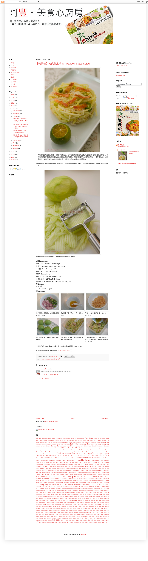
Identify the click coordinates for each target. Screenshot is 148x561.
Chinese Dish (49, 448)
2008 (13, 160)
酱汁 (75, 518)
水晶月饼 (77, 504)
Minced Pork (105, 468)
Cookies (81, 450)
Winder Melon (44, 490)
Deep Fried (77, 452)
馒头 (74, 520)
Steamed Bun (99, 482)
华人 (68, 494)
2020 (13, 100)
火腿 (78, 506)
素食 (97, 510)
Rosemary (52, 478)
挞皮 (104, 500)
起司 (37, 518)
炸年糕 (92, 506)
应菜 (46, 500)
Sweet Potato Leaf (94, 484)
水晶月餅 (72, 504)
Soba (102, 480)
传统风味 (54, 492)
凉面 (49, 494)
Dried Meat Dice (62, 453)
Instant (101, 460)
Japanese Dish (54, 462)
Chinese (106, 446)
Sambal (70, 478)
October (15, 116)
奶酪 (104, 496)
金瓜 (84, 518)
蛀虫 (48, 516)
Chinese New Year (68, 448)
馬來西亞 (90, 520)
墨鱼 (80, 496)
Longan (38, 466)
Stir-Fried (56, 484)
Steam (88, 482)
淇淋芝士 (53, 506)
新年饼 (66, 502)
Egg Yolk (101, 453)
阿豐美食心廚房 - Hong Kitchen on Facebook (125, 65)
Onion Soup (63, 472)
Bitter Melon (68, 442)
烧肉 (54, 508)
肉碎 (75, 512)
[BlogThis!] (67, 356)
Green (107, 457)
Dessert (84, 452)
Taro (46, 486)
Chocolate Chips (87, 448)
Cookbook (75, 450)
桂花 (46, 504)
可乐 (37, 496)
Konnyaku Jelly (46, 464)
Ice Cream (78, 460)
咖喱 (45, 496)
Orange (70, 472)
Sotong (107, 480)
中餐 (91, 490)
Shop (43, 480)
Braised (102, 442)
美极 (59, 512)
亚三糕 (44, 492)
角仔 (87, 516)
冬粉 (94, 492)
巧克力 (93, 498)
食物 (50, 520)
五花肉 (40, 492)
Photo (107, 472)
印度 (78, 494)
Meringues (73, 468)
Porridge (61, 474)
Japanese (46, 462)
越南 (45, 518)
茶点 (62, 514)
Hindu (59, 460)
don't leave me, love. (124, 146)
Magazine (70, 466)
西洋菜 (78, 516)
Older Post (105, 418)
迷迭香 (62, 518)
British (47, 444)
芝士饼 (105, 512)
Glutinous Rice (81, 457)
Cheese (48, 446)
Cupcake (51, 452)
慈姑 (97, 500)
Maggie (82, 466)
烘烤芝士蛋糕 (46, 508)
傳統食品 (78, 492)
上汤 (55, 490)
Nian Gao (38, 472)
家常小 (64, 498)
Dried (47, 453)
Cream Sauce (45, 452)
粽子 (88, 510)
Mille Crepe (95, 468)
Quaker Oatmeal (63, 476)
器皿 (58, 496)
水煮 (84, 504)
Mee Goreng (52, 468)
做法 (73, 492)
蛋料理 (55, 516)
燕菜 (84, 508)
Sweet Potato (85, 484)
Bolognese (93, 442)
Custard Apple (70, 452)
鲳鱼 (72, 522)
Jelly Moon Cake (77, 462)
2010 (13, 154)
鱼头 (69, 522)
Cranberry (101, 450)
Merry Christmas (81, 468)
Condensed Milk (67, 450)
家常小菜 (69, 498)
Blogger (83, 534)
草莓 (65, 514)
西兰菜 (72, 516)
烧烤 (51, 508)
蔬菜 (107, 514)
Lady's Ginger (84, 464)
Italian (37, 462)
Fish (47, 456)
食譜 (53, 520)
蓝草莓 (100, 514)
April (14, 143)
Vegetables (52, 488)
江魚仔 (88, 504)
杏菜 (106, 502)
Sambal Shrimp (83, 478)
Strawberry (71, 484)
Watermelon (97, 488)
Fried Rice (44, 457)
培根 (73, 496)
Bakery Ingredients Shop (90, 440)
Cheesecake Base (65, 446)
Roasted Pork (45, 478)
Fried (92, 456)
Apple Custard (66, 438)
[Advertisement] (51, 49)
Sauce (102, 478)
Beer (46, 442)
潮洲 (76, 506)
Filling (43, 455)
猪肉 (102, 508)
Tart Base (53, 486)
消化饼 (46, 506)
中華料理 (87, 490)
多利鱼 (86, 496)
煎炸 (71, 508)
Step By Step (43, 484)
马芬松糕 (49, 522)
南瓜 (75, 494)
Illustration (86, 460)
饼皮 (70, 520)
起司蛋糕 (41, 518)
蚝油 (45, 516)
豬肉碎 (104, 516)
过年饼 (58, 518)
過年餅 (70, 518)
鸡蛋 (86, 522)
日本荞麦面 (87, 502)
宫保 (50, 498)
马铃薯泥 (58, 522)
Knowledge (39, 464)
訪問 (90, 516)
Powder (70, 474)
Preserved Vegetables (103, 474)
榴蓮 (61, 504)
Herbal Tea (54, 460)
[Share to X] (69, 356)
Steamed (93, 482)
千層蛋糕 (64, 494)
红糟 (103, 510)
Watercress (90, 488)
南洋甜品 (71, 494)
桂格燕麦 (42, 504)
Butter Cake (74, 444)
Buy (80, 444)
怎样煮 (70, 500)
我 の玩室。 (121, 145)
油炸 (100, 504)
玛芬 (104, 508)
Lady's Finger (76, 464)
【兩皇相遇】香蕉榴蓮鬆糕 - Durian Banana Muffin (20, 126)
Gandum (74, 457)
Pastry (98, 472)
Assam (95, 438)
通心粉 (66, 518)
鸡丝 (76, 522)
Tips (73, 486)
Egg (89, 453)
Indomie (97, 460)
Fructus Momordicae (63, 457)
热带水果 (57, 508)
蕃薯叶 (37, 516)
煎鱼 (76, 508)
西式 (75, 516)
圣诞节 (70, 496)
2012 (13, 108)
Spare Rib (66, 482)
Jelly (69, 462)
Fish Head (51, 455)
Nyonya (53, 472)
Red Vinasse (95, 476)
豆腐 (98, 516)
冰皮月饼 (104, 492)
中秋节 (73, 490)
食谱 (57, 520)
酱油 (78, 518)
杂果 (103, 502)
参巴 (104, 494)
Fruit (70, 457)
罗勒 (44, 512)
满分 (68, 506)
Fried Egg (97, 455)
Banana (38, 442)
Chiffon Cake (87, 446)
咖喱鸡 (49, 496)
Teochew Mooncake (66, 486)
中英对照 (78, 490)
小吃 (80, 498)
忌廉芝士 (65, 500)
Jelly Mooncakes (87, 462)
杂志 (100, 502)
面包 (38, 520)
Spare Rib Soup (74, 482)
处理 (83, 496)
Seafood (38, 480)
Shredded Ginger (71, 480)
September (16, 140)
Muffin (86, 470)
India (93, 460)
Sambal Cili (75, 478)
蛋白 (58, 516)
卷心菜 (84, 494)
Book (98, 442)
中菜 (83, 490)
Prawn (74, 474)
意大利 (75, 500)
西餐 (84, 516)
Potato (66, 474)
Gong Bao (102, 457)
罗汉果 (52, 512)
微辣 (56, 500)
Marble (37, 468)
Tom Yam (80, 486)
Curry (56, 452)
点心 (96, 506)
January (15, 148)
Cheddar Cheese (40, 446)
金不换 (81, 518)
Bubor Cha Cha (61, 444)
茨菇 (57, 514)
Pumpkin (43, 476)
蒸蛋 (96, 514)
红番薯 (100, 510)
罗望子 (48, 512)
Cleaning (38, 450)
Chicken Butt (79, 446)
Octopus (57, 472)
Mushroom (95, 470)
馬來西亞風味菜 (98, 520)
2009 (13, 157)
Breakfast (38, 444)
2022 (13, 95)
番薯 (50, 510)
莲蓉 (75, 514)
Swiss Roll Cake (104, 484)
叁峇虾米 (99, 494)
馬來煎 (85, 520)
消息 (49, 506)
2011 (13, 152)
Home (73, 418)
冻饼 (44, 494)
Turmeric (41, 488)
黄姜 (96, 522)
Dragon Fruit (42, 453)
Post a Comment (44, 378)
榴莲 (58, 504)
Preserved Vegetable (91, 474)
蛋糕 (65, 516)
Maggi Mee (77, 466)
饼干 (64, 520)
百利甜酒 (63, 510)
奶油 (102, 496)
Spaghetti (60, 482)
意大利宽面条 (81, 500)
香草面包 (78, 520)
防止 (95, 518)
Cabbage (83, 444)
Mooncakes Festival (78, 470)
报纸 (100, 500)
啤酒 (55, 496)
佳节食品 (14, 79)
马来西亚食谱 (43, 522)
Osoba (83, 472)
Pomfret (38, 474)
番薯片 (53, 510)
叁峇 (95, 494)
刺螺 (57, 494)
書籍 (95, 502)
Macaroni (59, 466)
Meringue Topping (65, 468)
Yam (50, 490)
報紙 (76, 496)
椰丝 (53, 504)
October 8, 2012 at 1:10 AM (49, 374)
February (16, 145)
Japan (41, 462)
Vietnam (69, 488)
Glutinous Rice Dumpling (92, 457)
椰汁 (56, 504)
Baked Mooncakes (76, 440)
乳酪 (102, 490)
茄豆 (54, 514)
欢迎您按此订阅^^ (64, 350)
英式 (51, 514)
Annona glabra (58, 438)
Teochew (58, 486)
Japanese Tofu (63, 462)
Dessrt (89, 452)
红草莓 (107, 510)
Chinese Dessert (40, 448)
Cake (88, 444)
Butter (68, 444)
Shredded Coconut (60, 480)
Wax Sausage (105, 488)
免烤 (82, 492)
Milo (100, 468)
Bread (107, 442)
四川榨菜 (61, 496)
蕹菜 (41, 516)
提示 (37, 502)
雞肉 (100, 518)
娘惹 (47, 498)
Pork (42, 474)
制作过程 (53, 494)
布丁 (97, 498)
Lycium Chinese (52, 466)
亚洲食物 (48, 492)
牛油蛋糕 (97, 508)
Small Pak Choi (80, 480)
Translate (131, 98)
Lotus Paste (43, 466)
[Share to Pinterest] (73, 356)
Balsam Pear (105, 440)
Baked (107, 438)
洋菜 (106, 504)
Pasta (95, 472)
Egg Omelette (94, 453)
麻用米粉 (92, 522)
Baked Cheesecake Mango (63, 440)
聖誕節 (69, 512)
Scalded (106, 478)
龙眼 (105, 522)
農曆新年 (54, 518)
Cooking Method (89, 450)
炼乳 (98, 506)
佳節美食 (59, 492)
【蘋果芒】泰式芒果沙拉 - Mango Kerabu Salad (63, 63)
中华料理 (63, 490)
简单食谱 (79, 510)
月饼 (97, 502)
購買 (107, 516)
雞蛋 (103, 518)
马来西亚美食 (15, 72)
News (100, 470)
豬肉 (101, 516)
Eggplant (106, 453)
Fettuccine (39, 455)
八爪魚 (85, 492)
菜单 (81, 514)
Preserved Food (80, 474)
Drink (68, 453)
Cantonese (94, 444)
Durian (72, 453)
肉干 (72, 512)
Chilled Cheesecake (97, 446)
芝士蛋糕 (100, 512)
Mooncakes (69, 470)
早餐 (92, 502)
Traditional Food (99, 486)
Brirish (43, 444)
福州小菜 (74, 510)
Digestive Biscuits (95, 452)
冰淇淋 (100, 492)
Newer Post (40, 418)
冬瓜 (91, 492)
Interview (106, 460)
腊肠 (78, 512)
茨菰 (60, 514)
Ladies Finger (69, 464)
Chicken (72, 446)
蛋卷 (52, 516)
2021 (13, 97)
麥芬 (88, 522)
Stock (65, 484)
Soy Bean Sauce (44, 482)
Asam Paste (81, 438)
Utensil (46, 488)
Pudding (38, 476)
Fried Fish (103, 455)
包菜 (60, 494)
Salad (52, 359)
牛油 (93, 508)
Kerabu (43, 359)
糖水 (91, 510)
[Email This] (65, 356)
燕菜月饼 (88, 508)
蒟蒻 (92, 514)
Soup (37, 482)
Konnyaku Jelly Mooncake (58, 464)
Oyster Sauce (89, 472)
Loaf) (107, 464)
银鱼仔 (88, 518)
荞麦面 (71, 514)
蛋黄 (68, 516)
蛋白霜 (62, 516)
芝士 (92, 512)
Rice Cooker (105, 476)
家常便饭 (59, 498)
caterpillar (44, 369)
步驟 (66, 504)
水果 (81, 504)
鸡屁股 (80, 522)
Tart (49, 486)
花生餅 (39, 514)
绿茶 (42, 512)
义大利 (95, 490)
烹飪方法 (63, 508)
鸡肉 (83, 522)
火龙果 (82, 506)
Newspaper (105, 470)
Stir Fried (51, 484)
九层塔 (99, 490)
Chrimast (94, 448)
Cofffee (57, 450)
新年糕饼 (51, 502)
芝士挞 (96, 512)
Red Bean (78, 476)
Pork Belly (46, 474)
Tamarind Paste (40, 486)
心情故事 (60, 500)
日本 (78, 502)
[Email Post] (61, 356)
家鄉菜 (74, 498)
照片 (79, 508)
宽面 (77, 498)
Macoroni (64, 466)
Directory (103, 452)
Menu (58, 468)
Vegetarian (58, 488)
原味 (87, 494)
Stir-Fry (62, 484)
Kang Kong (96, 462)
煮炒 (82, 508)
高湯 (65, 522)
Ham (43, 460)
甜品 (38, 510)
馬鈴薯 (104, 520)
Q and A (56, 476)
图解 (66, 496)
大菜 (94, 496)
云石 (37, 492)
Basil (42, 442)
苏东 (48, 514)
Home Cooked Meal (68, 460)
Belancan (50, 442)
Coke (60, 450)
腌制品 (82, 512)
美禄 (66, 512)
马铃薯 (54, 522)
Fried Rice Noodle (52, 457)
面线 (41, 520)
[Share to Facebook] (71, 356)
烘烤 (104, 506)
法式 (103, 504)
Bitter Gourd (61, 442)
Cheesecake (55, 446)
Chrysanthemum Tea (103, 448)
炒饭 (87, 506)
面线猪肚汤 (46, 520)
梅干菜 (50, 504)
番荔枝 (46, 510)
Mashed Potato (44, 468)
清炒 (63, 506)
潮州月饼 (71, 506)
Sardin (98, 478)
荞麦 (68, 514)
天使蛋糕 (98, 496)
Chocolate (78, 448)
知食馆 (70, 510)
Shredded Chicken (50, 480)
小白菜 (89, 498)
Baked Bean (39, 440)
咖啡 (43, 496)
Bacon (99, 438)
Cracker (96, 450)
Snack (86, 480)
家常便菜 (54, 498)
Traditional (91, 486)
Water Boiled (83, 488)
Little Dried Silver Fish (100, 464)
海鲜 (43, 506)
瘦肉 (56, 510)
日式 (75, 502)
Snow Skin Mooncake (95, 480)
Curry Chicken (62, 452)
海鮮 (40, 506)
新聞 (69, 502)
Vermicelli (64, 488)
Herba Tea (48, 460)
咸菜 (52, 496)
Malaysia (88, 466)
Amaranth (44, 438)
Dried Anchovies (53, 453)
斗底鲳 (47, 502)
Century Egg (105, 444)
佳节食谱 (69, 492)
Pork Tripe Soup (54, 474)
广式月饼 (42, 500)
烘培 (101, 506)
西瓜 (82, 516)
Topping (86, 486)
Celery (99, 444)
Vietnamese (75, 488)
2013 (13, 106)
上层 (52, 490)
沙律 (97, 504)
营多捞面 (85, 514)
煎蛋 (73, 508)
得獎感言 (52, 500)
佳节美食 (64, 492)
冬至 (96, 492)
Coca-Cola (44, 450)
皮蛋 (67, 510)
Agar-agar (39, 438)
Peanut (103, 472)
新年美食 (56, 502)
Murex (90, 470)
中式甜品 (68, 490)
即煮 (81, 494)
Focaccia (78, 455)
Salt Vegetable (63, 478)
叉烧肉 (107, 494)
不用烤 (59, 490)
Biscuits (55, 442)
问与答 (92, 518)
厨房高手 (91, 494)
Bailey (103, 438)
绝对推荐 (38, 512)
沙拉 (55, 359)
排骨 (107, 500)
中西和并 (14, 70)
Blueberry (87, 442)
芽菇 (43, 514)
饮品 (62, 520)
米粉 (84, 510)
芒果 (58, 359)
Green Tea (39, 460)
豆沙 (95, 516)
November (16, 113)
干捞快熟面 (103, 498)
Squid (84, 482)
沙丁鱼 (94, 504)
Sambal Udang (92, 478)
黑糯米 (99, 522)
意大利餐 (93, 500)
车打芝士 (49, 518)
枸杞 (38, 504)
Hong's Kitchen (120, 75)
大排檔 (90, 496)
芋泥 (86, 512)
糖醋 (94, 510)
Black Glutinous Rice (78, 442)
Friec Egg (88, 455)
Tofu (76, 486)
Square (81, 482)
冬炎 (88, 492)
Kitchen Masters (104, 462)
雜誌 (98, 518)
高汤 (63, 522)
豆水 (93, 516)
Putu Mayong (49, 476)
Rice (100, 476)
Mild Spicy (89, 468)
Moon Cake (56, 470)
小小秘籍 (84, 498)
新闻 (72, 502)
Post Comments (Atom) (51, 421)
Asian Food (89, 438)
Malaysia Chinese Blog (98, 466)
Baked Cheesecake (49, 440)
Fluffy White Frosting (70, 455)
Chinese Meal (58, 448)
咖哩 (40, 496)
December (16, 111)
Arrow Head (74, 438)
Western (38, 490)
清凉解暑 (59, 506)
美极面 (62, 512)
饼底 (67, 520)
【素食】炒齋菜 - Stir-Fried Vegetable (19, 131)
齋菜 (103, 522)
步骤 (68, 504)
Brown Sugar (52, 444)
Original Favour (76, 472)
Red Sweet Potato (86, 476)
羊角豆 (56, 512)
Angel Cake (51, 438)
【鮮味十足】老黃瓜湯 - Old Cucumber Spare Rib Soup (20, 120)
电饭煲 (42, 510)
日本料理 (82, 502)
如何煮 (41, 498)
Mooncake (63, 470)
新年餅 (61, 502)
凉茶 (46, 494)
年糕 (38, 500)
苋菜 (46, 514)
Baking (99, 440)
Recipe (71, 476)
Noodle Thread (46, 472)
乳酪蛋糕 (106, 490)
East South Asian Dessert (81, 453)
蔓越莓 (104, 514)
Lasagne (91, 464)
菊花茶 (78, 514)
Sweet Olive (77, 484)
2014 (13, 103)
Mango (48, 359)
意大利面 (87, 500)
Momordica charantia (47, 470)
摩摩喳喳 (41, 502)
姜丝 (45, 498)
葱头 (89, 514)
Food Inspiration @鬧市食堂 (127, 163)
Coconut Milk (50, 450)
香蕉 (82, 520)
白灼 (59, 510)
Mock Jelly (38, 470)
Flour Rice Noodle (59, 455)
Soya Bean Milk (53, 482)
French (83, 455)
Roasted (38, 478)
